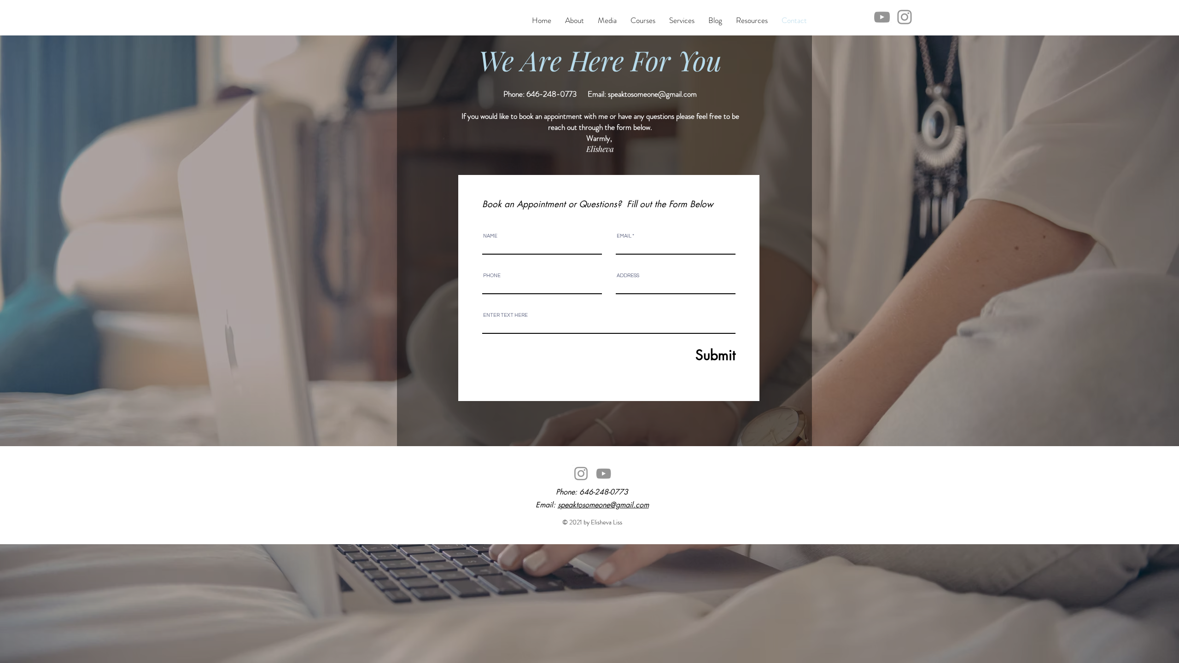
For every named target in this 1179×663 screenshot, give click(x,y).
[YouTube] (882, 17)
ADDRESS (628, 275)
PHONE (492, 275)
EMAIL (624, 235)
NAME (490, 235)
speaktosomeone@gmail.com (652, 93)
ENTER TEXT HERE (505, 315)
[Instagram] (904, 17)
